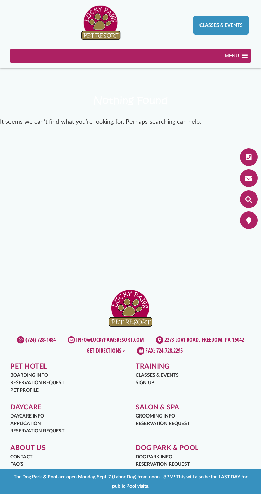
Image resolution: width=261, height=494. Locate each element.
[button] (232, 56)
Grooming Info (155, 416)
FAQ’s (16, 464)
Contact (21, 456)
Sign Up (145, 382)
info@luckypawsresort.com (110, 339)
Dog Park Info (154, 456)
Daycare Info (27, 416)
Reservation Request (37, 382)
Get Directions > (106, 350)
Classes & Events (221, 25)
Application (25, 423)
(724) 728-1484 (40, 339)
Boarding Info (29, 375)
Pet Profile (24, 390)
